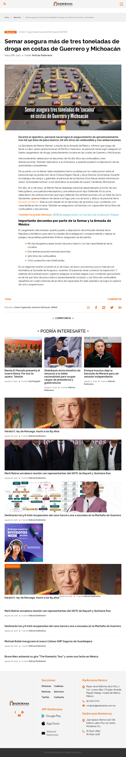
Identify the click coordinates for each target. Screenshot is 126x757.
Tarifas (45, 697)
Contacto (59, 697)
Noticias (46, 691)
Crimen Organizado (22, 307)
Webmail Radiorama (52, 733)
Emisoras (46, 686)
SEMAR (54, 307)
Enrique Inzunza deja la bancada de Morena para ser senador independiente (101, 373)
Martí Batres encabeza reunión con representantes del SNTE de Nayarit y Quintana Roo (58, 473)
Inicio (7, 17)
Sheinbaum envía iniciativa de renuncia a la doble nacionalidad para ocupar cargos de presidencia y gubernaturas (62, 376)
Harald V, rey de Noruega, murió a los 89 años (32, 431)
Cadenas (58, 686)
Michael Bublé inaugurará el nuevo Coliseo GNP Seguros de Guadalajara (48, 641)
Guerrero (36, 307)
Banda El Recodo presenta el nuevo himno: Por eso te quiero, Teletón (22, 373)
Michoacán (45, 307)
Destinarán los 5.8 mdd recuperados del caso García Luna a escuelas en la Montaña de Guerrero (63, 515)
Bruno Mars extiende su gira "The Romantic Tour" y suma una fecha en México (51, 656)
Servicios (59, 691)
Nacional (17, 17)
